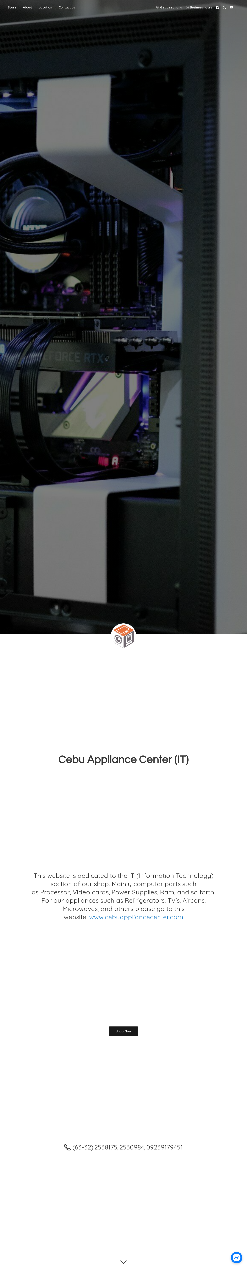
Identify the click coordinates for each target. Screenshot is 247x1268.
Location (45, 7)
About (27, 7)
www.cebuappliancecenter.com (136, 917)
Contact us (67, 7)
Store (12, 7)
